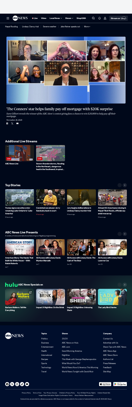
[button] (8, 18)
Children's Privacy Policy (67, 393)
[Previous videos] (120, 185)
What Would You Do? (71, 363)
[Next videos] (125, 185)
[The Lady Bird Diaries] (112, 297)
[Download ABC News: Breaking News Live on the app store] (105, 384)
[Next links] (125, 285)
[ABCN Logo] (20, 18)
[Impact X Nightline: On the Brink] (50, 297)
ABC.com (66, 347)
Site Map (107, 372)
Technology (46, 367)
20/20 (65, 339)
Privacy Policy (26, 393)
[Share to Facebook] (7, 123)
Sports (44, 363)
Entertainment (47, 347)
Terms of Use (37, 393)
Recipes (44, 359)
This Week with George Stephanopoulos (79, 359)
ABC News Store (110, 355)
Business (45, 343)
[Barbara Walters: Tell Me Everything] (19, 297)
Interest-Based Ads (104, 393)
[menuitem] (11, 27)
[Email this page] (17, 123)
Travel (43, 372)
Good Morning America (72, 351)
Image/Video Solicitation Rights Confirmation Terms (56, 395)
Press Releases (109, 363)
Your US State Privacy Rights (86, 393)
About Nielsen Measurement (84, 395)
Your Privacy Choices (50, 393)
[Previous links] (120, 285)
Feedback (107, 367)
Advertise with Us (110, 343)
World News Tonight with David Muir (77, 372)
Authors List (108, 359)
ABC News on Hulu (70, 343)
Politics (44, 339)
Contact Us (108, 339)
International (46, 355)
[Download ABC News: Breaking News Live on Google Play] (120, 384)
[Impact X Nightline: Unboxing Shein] (81, 297)
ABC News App (109, 351)
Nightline (66, 355)
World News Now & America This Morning (80, 367)
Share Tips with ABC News (114, 347)
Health (44, 351)
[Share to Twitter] (12, 123)
